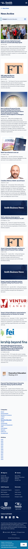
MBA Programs (4, 492)
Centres (2, 416)
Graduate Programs (5, 494)
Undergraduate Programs (6, 490)
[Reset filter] (25, 19)
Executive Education (6, 420)
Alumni (2, 411)
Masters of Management (6, 425)
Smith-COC (3, 431)
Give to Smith (7, 532)
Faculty (2, 421)
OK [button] (24, 544)
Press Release (4, 428)
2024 (2, 442)
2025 (2, 441)
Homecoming (4, 423)
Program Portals (21, 532)
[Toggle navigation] (26, 3)
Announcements (4, 413)
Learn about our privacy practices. (9, 547)
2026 (2, 439)
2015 (2, 457)
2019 (2, 451)
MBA (2, 426)
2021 (2, 447)
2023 (2, 444)
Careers (14, 532)
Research (3, 429)
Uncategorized (4, 433)
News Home (5, 8)
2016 (2, 456)
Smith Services (18, 494)
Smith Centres (18, 492)
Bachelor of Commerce (6, 415)
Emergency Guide (18, 496)
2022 (2, 446)
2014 (2, 459)
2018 (2, 452)
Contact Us (17, 490)
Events (2, 418)
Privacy (14, 534)
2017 (2, 454)
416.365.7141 (18, 480)
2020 (2, 449)
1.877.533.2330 (4, 481)
